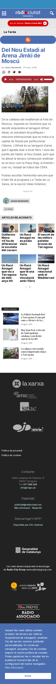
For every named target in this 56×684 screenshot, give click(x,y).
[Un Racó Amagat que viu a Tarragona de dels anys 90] (10, 258)
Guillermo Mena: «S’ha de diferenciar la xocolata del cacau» (9, 242)
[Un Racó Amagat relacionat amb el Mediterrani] (46, 258)
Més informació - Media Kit (28, 508)
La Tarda (10, 32)
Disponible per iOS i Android (28, 524)
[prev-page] (26, 286)
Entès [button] (28, 676)
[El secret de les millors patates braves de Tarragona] (46, 228)
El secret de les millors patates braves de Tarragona (46, 241)
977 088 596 (30, 484)
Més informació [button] (14, 667)
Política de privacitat (12, 450)
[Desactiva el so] (41, 79)
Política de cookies (11, 455)
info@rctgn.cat (28, 487)
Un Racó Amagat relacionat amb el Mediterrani (46, 272)
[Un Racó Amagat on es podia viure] (28, 228)
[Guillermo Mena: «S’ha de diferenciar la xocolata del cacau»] (10, 228)
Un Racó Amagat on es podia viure (27, 239)
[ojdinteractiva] (28, 428)
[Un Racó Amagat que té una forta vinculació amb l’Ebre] (28, 258)
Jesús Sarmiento (13, 67)
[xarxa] (28, 383)
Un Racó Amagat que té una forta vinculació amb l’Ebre (27, 273)
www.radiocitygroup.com (38, 569)
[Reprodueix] (5, 79)
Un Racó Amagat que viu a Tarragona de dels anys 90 (9, 273)
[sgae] (28, 406)
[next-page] (29, 286)
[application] (28, 79)
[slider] (48, 79)
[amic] (28, 395)
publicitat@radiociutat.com (28, 504)
